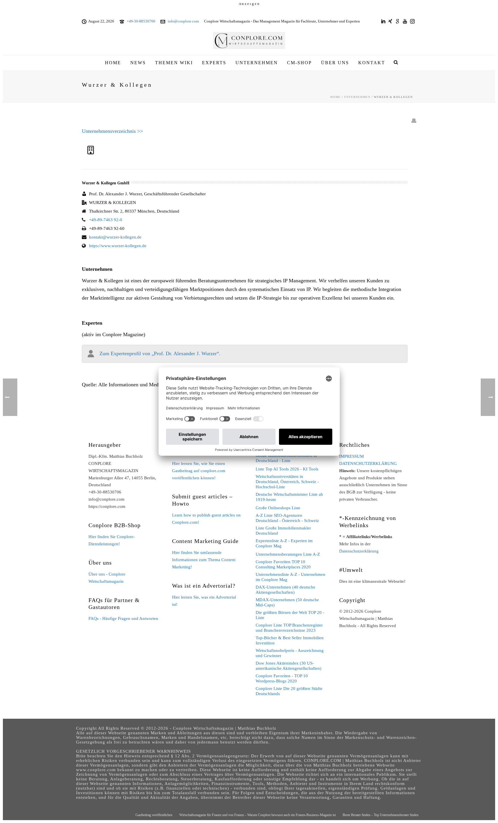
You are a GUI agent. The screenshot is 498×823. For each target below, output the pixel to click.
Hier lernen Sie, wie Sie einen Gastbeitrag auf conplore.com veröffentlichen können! (198, 470)
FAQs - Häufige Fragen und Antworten (123, 618)
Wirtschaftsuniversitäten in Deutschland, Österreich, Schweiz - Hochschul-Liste (287, 481)
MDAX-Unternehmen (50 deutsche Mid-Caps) (287, 602)
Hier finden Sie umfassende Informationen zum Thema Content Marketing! (203, 559)
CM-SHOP (299, 62)
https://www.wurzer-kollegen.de (117, 245)
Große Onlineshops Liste (278, 508)
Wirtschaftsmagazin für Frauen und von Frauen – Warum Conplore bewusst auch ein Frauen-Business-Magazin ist (257, 815)
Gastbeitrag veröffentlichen (153, 815)
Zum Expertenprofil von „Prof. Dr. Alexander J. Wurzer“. (159, 353)
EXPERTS (214, 62)
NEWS (138, 62)
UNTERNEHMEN (256, 62)
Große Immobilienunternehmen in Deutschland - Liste (286, 458)
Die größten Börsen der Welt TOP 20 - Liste (290, 615)
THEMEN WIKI (174, 62)
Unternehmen (357, 97)
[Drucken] (414, 120)
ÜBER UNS (335, 62)
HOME (113, 62)
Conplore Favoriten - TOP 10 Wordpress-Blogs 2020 (282, 678)
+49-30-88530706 (141, 21)
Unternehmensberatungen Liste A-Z (288, 554)
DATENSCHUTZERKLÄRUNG (368, 463)
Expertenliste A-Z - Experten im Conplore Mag (284, 543)
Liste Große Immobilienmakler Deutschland (283, 531)
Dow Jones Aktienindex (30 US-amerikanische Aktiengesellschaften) (288, 666)
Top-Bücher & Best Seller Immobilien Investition (290, 640)
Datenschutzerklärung (359, 551)
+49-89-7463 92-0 (105, 219)
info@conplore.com (183, 21)
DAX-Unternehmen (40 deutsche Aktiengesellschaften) (285, 590)
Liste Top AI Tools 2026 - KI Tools (287, 469)
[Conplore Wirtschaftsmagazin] (249, 40)
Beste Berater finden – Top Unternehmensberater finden (380, 815)
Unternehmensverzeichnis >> (112, 131)
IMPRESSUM (351, 456)
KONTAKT (371, 62)
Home (335, 97)
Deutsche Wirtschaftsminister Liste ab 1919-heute (289, 497)
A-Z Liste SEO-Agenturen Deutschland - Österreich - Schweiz (287, 518)
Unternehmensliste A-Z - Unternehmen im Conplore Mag (290, 577)
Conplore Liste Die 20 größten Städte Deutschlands (289, 691)
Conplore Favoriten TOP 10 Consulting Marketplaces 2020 (283, 564)
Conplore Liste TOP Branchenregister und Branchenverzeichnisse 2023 (289, 628)
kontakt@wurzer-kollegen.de (115, 237)
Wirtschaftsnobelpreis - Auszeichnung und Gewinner (290, 653)
